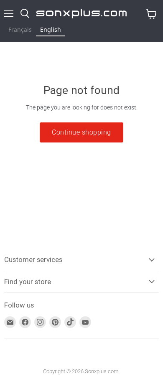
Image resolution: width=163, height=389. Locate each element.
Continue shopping (81, 132)
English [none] (50, 29)
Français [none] (20, 29)
